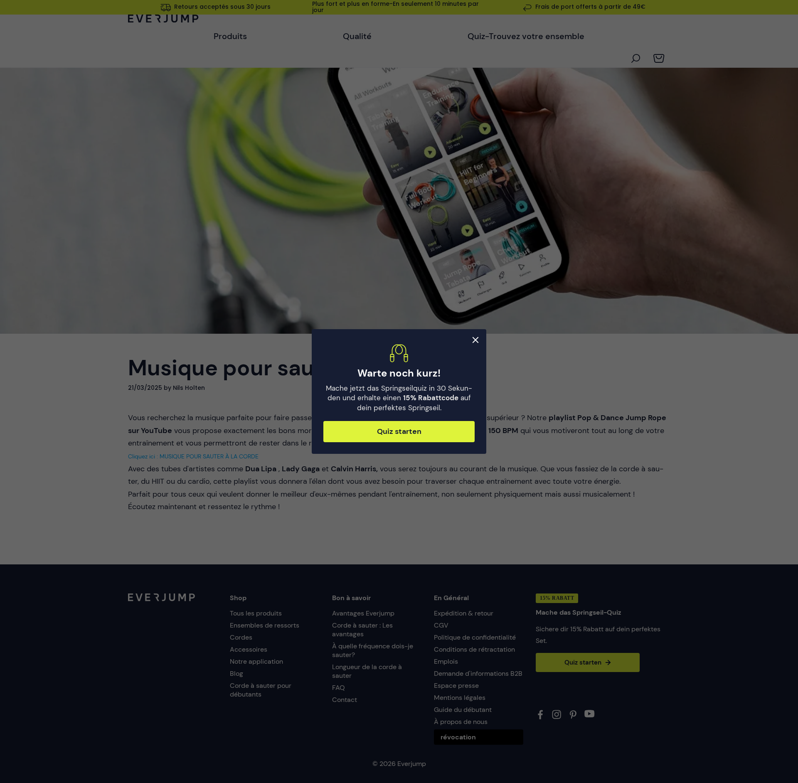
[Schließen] (475, 340)
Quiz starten (399, 431)
